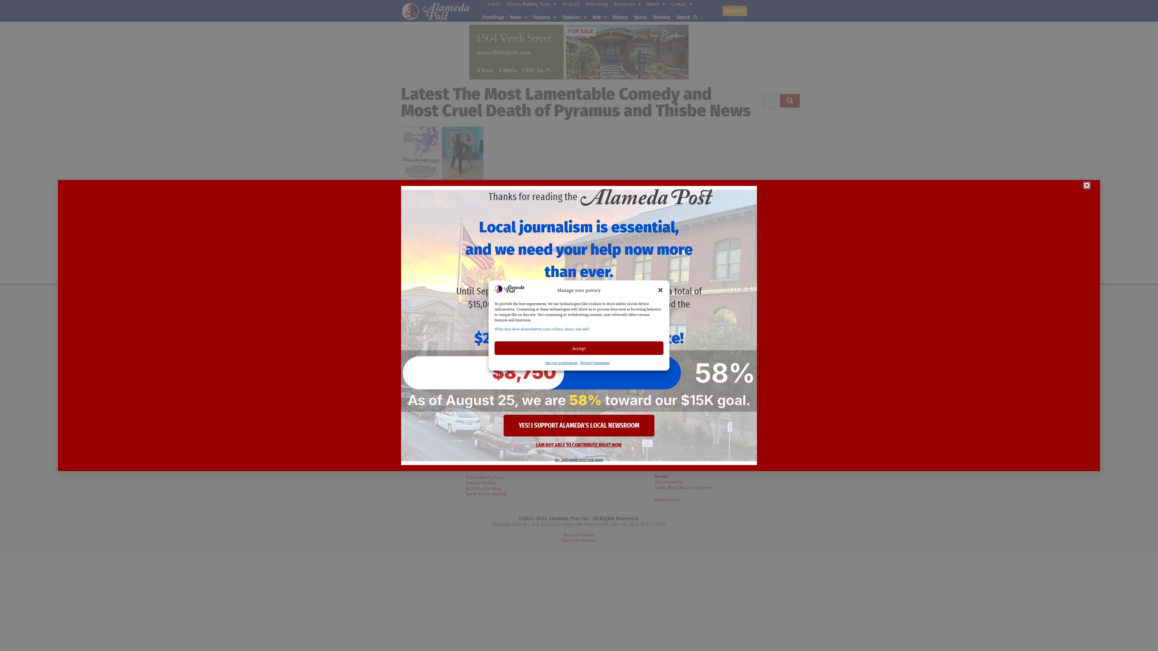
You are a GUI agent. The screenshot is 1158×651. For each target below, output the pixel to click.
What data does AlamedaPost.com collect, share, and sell (541, 329)
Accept (579, 348)
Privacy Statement (595, 362)
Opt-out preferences (561, 362)
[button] (660, 290)
